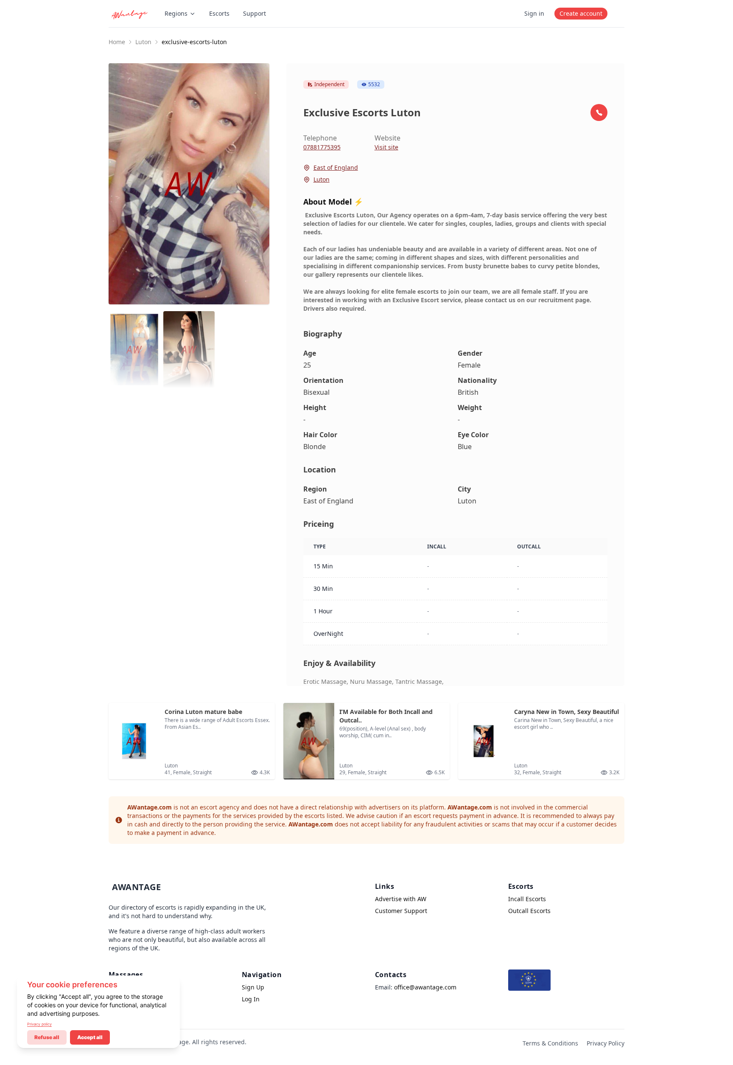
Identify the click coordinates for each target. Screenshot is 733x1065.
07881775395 (322, 147)
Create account (581, 13)
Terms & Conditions (550, 1043)
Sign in (534, 13)
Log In (251, 999)
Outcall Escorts (529, 911)
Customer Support (401, 911)
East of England (335, 167)
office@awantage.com (425, 987)
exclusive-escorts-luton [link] (194, 42)
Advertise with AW (400, 899)
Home (117, 42)
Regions (176, 13)
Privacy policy (39, 1024)
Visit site (386, 147)
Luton (143, 42)
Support (254, 13)
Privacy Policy (605, 1043)
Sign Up (253, 987)
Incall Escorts (527, 899)
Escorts (219, 13)
